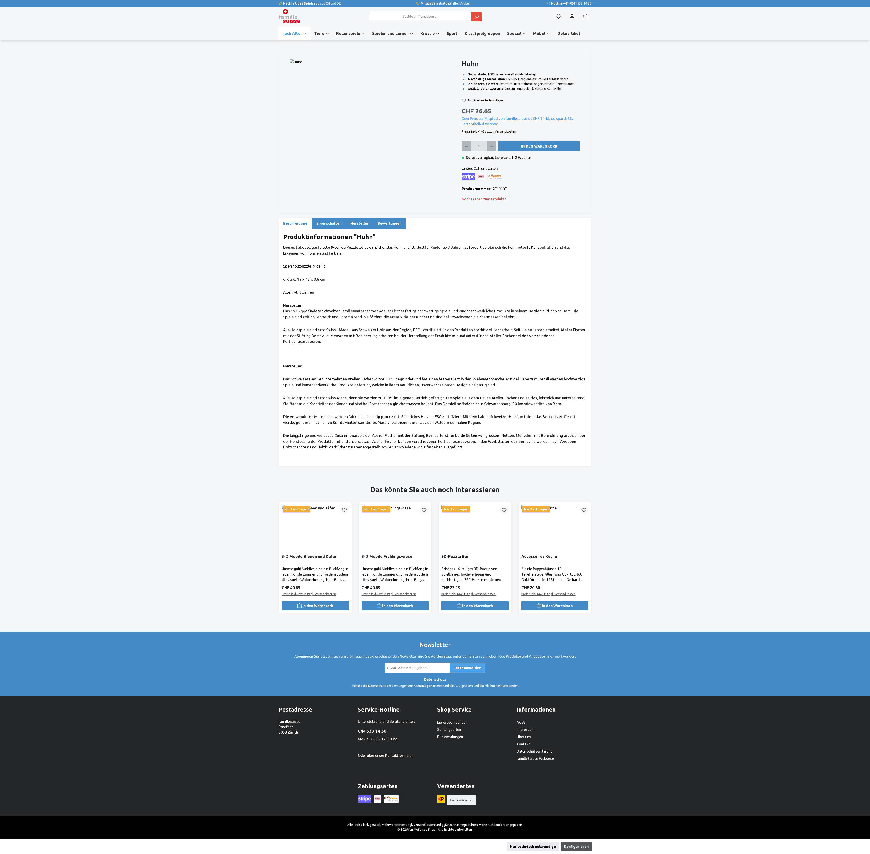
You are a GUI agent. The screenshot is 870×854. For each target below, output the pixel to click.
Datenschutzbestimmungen (388, 686)
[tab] (295, 223)
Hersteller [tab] (359, 223)
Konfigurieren (576, 846)
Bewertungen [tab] (389, 223)
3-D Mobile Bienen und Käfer (309, 556)
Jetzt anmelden (467, 668)
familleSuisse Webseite (535, 759)
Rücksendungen (450, 737)
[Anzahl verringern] (466, 146)
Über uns (524, 737)
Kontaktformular (399, 755)
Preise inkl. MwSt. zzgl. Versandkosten (489, 131)
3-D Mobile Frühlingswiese (387, 556)
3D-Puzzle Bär (455, 556)
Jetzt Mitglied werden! (480, 124)
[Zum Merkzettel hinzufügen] (344, 509)
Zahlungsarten (449, 729)
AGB (457, 686)
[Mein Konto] (572, 16)
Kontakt (523, 744)
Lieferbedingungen (452, 722)
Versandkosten (424, 825)
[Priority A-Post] (441, 799)
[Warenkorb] (585, 16)
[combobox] (420, 16)
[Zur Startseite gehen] (289, 16)
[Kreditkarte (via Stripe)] (468, 177)
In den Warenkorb (539, 146)
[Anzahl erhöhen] (492, 146)
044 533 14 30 (372, 731)
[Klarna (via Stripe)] (481, 177)
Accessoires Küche (539, 556)
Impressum (526, 729)
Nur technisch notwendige (533, 846)
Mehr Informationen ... (416, 846)
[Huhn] (373, 108)
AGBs (521, 722)
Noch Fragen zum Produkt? (484, 199)
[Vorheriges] (284, 549)
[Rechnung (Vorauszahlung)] (494, 177)
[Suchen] (476, 16)
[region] (373, 108)
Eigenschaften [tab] (328, 223)
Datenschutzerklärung (535, 751)
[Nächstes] (586, 549)
